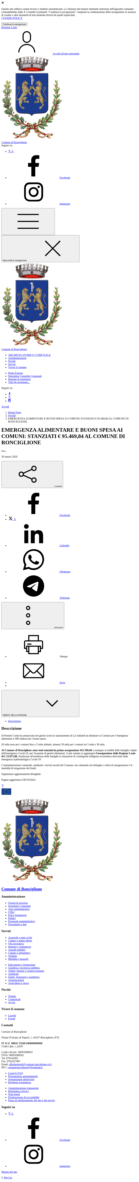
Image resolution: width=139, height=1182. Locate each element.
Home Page (14, 412)
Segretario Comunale (19, 906)
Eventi (11, 1018)
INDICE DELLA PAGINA (15, 715)
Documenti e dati (17, 924)
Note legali (14, 1094)
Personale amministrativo (21, 921)
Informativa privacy (18, 1091)
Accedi (5, 406)
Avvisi (11, 1002)
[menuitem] (39, 515)
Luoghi (12, 1015)
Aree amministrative (19, 909)
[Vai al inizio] (2, 785)
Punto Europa (15, 373)
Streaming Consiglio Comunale (25, 376)
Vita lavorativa (16, 943)
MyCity (8, 1177)
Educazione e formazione (21, 964)
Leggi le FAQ (15, 1073)
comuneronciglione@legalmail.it (25, 1067)
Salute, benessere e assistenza (23, 977)
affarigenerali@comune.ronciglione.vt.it (30, 1064)
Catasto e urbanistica (19, 952)
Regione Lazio (9, 27)
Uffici (11, 912)
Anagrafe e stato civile (20, 937)
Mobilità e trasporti (18, 959)
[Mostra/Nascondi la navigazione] (28, 221)
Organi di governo (18, 902)
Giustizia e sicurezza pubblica (24, 967)
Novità (11, 415)
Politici (12, 918)
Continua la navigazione (14, 24)
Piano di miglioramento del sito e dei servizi (31, 1100)
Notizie (12, 996)
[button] (29, 355)
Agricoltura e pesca (18, 983)
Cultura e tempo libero (20, 940)
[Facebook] (9, 394)
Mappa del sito (9, 1171)
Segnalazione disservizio (21, 1079)
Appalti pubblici (16, 949)
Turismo (12, 956)
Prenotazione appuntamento (23, 1076)
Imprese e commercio (19, 946)
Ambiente (13, 974)
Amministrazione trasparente (23, 1088)
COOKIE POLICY (12, 18)
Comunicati (14, 999)
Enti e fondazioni (17, 915)
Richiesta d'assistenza (19, 1082)
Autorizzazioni (16, 980)
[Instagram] (9, 400)
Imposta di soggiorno (19, 379)
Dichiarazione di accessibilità (23, 1097)
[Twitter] (9, 397)
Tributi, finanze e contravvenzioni (26, 970)
